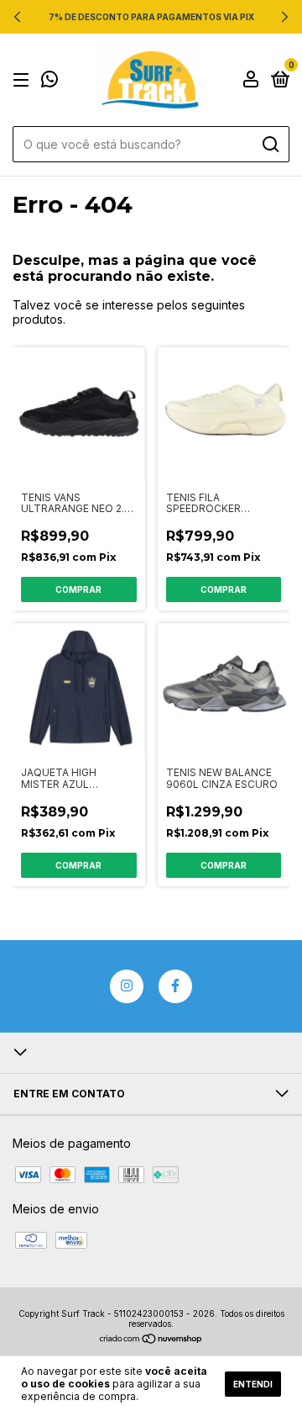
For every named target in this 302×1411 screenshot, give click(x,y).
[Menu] (24, 80)
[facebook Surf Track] (175, 986)
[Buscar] (270, 144)
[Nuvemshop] (151, 1340)
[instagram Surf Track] (126, 986)
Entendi (253, 1384)
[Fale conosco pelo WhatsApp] (49, 81)
